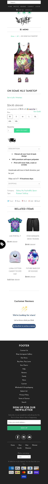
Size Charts (24, 365)
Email (38, 201)
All (17, 36)
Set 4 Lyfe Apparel (19, 461)
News (24, 380)
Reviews (23, 6)
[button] (24, 109)
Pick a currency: (24, 453)
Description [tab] (14, 149)
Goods (19, 448)
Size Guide (37, 111)
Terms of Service (24, 398)
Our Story (24, 358)
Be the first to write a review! (24, 326)
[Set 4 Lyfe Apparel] (24, 20)
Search (24, 402)
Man (26, 445)
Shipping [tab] (12, 184)
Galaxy (18, 190)
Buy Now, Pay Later (24, 361)
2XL (9, 121)
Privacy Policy (24, 395)
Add (31, 201)
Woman (34, 445)
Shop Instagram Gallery (24, 354)
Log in (37, 6)
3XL (16, 121)
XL (35, 116)
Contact (31, 6)
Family (24, 376)
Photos (16, 6)
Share (18, 201)
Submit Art (24, 391)
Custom (24, 384)
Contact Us (24, 350)
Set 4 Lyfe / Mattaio (14, 97)
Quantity (10, 127)
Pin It (25, 201)
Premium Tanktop (22, 193)
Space (35, 190)
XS (10, 116)
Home (10, 6)
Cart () (21, 10)
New (20, 445)
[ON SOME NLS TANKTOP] (24, 58)
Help (24, 369)
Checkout (28, 10)
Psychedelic (28, 190)
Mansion (28, 448)
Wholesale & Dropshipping (24, 387)
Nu (22, 190)
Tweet (11, 201)
